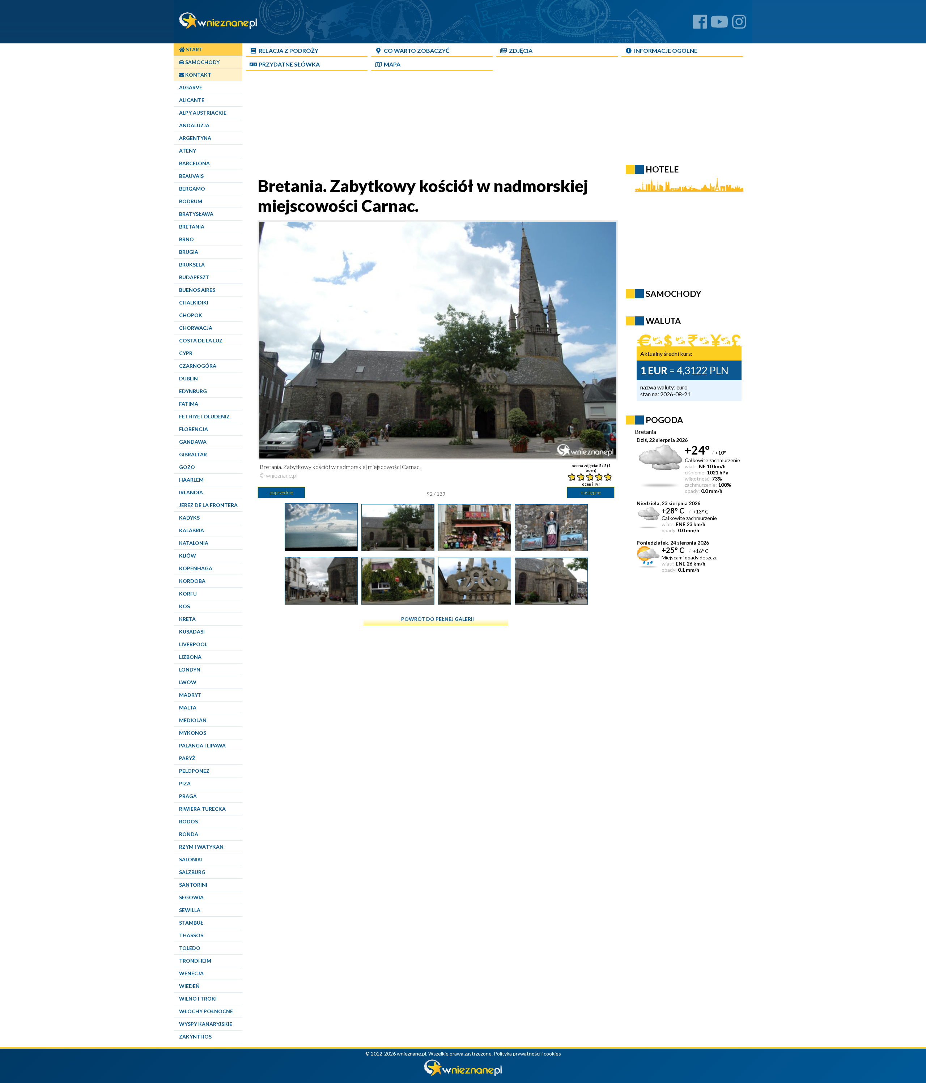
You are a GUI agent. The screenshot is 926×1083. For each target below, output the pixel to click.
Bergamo (192, 189)
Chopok (190, 315)
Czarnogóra (197, 366)
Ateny (187, 151)
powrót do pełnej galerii (437, 619)
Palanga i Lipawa (202, 745)
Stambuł (191, 923)
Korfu (188, 593)
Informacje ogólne (665, 50)
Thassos (191, 935)
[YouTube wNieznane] (719, 24)
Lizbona (190, 657)
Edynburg (193, 391)
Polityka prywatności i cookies (527, 1053)
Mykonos (192, 733)
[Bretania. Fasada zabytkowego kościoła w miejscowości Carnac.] (551, 548)
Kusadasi (192, 631)
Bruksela (192, 264)
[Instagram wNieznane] (739, 24)
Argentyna (195, 138)
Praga (188, 796)
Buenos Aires (197, 290)
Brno (186, 239)
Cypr (185, 353)
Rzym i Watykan (201, 847)
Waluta (663, 321)
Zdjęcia (520, 50)
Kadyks (189, 518)
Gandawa (193, 442)
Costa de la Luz (200, 340)
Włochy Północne (206, 1011)
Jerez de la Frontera (208, 505)
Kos (184, 606)
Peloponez (194, 771)
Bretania (191, 226)
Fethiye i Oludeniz (204, 416)
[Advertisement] (435, 125)
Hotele (662, 169)
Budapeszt (194, 277)
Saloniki (191, 859)
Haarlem (191, 480)
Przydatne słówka (289, 64)
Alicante (191, 100)
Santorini (193, 885)
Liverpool (193, 644)
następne (591, 492)
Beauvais (191, 176)
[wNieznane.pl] (463, 1074)
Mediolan (193, 720)
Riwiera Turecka (202, 809)
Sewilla (189, 910)
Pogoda (664, 420)
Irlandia (191, 492)
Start (194, 49)
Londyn (189, 669)
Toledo (189, 948)
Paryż (187, 758)
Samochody (202, 62)
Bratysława (196, 214)
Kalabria (191, 530)
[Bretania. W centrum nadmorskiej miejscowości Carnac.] (321, 601)
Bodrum (190, 201)
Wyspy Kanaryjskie (205, 1024)
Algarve (190, 87)
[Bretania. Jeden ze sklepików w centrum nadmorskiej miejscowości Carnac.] (474, 548)
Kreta (187, 619)
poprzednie (281, 492)
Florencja (193, 429)
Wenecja (191, 973)
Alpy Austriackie (202, 113)
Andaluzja (194, 125)
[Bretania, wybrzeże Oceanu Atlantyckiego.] (321, 548)
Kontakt (197, 75)
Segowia (191, 897)
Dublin (188, 378)
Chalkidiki (193, 302)
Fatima (188, 404)
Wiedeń (189, 986)
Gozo (187, 467)
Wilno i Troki (198, 998)
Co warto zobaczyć (417, 50)
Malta (187, 707)
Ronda (188, 834)
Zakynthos (195, 1036)
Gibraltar (193, 454)
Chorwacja (195, 328)
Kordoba (192, 581)
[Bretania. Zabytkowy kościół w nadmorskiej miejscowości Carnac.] (397, 548)
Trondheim (195, 961)
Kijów (187, 556)
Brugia (188, 252)
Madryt (190, 695)
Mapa (392, 64)
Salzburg (192, 872)
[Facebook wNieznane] (700, 24)
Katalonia (193, 543)
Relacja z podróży (288, 50)
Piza (185, 783)
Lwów (187, 682)
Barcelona (194, 163)
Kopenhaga (195, 568)
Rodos (188, 821)
